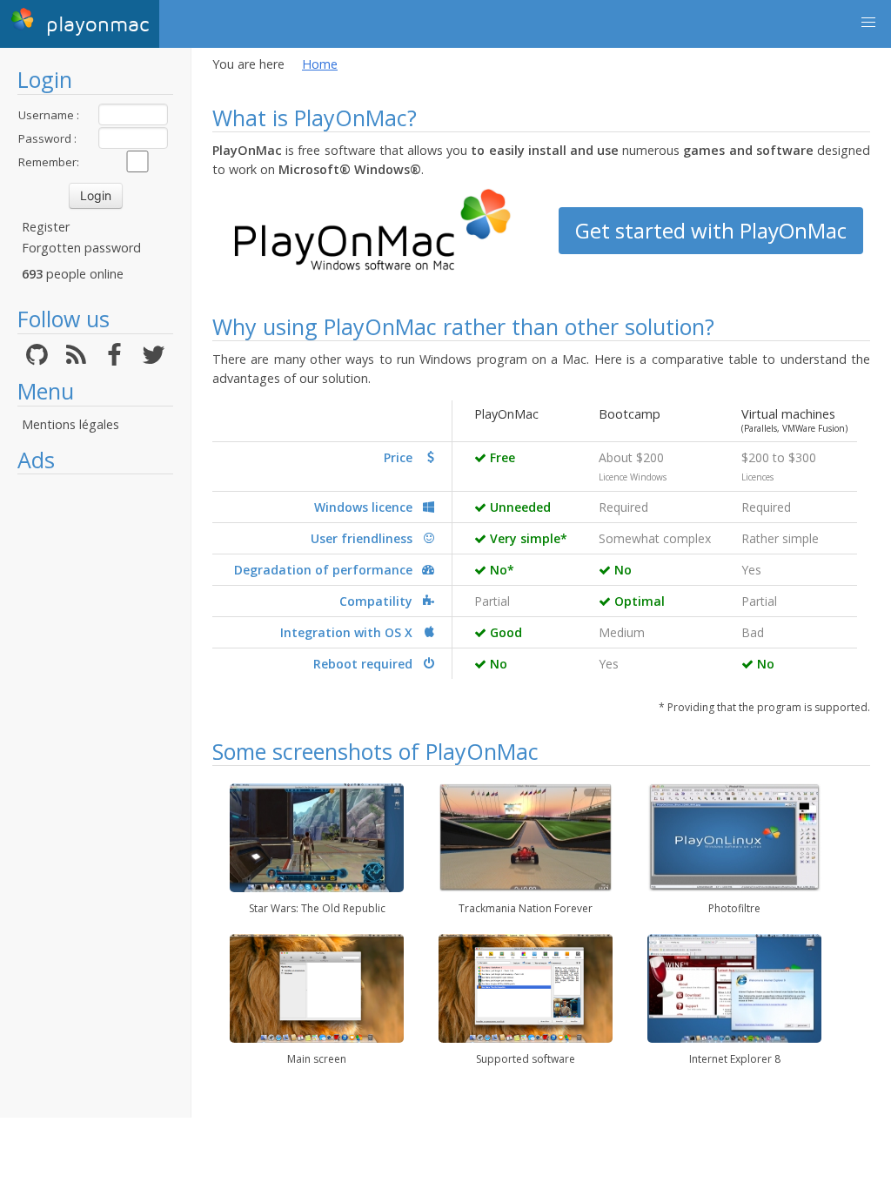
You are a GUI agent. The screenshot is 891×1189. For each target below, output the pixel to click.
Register (46, 226)
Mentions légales (70, 424)
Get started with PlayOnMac (711, 230)
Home (320, 64)
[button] (868, 22)
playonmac (94, 25)
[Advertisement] (95, 744)
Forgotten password (81, 247)
